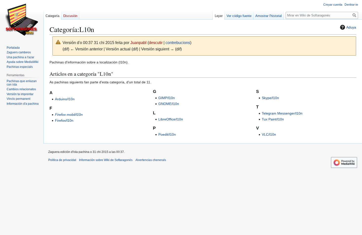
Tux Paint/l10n (273, 119)
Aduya (351, 27)
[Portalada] (21, 19)
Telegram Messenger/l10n (282, 113)
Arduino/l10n (65, 99)
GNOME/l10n (168, 104)
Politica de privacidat (62, 160)
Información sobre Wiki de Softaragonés (105, 160)
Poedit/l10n (167, 134)
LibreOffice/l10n (170, 119)
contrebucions (177, 43)
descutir (156, 43)
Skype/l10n (270, 98)
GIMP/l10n (166, 98)
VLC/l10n (269, 134)
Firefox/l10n (64, 120)
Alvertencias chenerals (150, 160)
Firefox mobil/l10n (69, 115)
